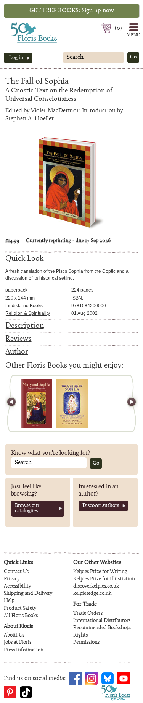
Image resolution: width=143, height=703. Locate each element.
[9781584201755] (72, 403)
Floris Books (20, 24)
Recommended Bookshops (102, 628)
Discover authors (100, 506)
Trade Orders (88, 613)
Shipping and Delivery (28, 593)
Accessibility (17, 586)
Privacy (11, 579)
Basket (107, 28)
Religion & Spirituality (27, 313)
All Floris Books (21, 616)
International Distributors (101, 621)
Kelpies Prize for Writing (100, 572)
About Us (14, 635)
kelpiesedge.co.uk (92, 593)
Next (128, 403)
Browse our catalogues (27, 508)
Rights (80, 635)
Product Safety (20, 608)
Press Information (23, 650)
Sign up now (71, 11)
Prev (14, 403)
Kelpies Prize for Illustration (104, 579)
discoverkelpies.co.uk (96, 586)
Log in (16, 58)
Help (9, 601)
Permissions (86, 642)
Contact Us (16, 572)
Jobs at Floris (17, 642)
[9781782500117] (36, 403)
